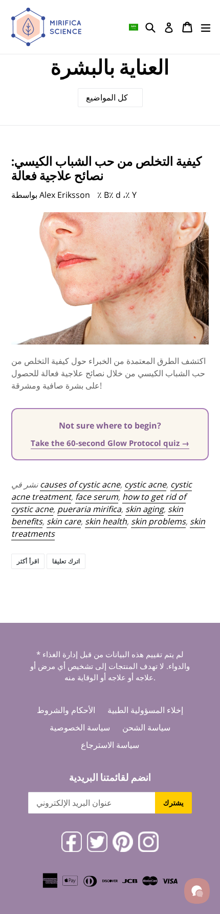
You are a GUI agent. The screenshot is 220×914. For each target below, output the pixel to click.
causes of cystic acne (80, 484)
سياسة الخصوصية (80, 727)
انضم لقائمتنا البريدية (110, 777)
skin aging (144, 509)
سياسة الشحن (146, 727)
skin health (106, 521)
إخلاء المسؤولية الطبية (145, 710)
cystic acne (145, 484)
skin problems (158, 521)
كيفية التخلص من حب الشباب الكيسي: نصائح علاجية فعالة (106, 168)
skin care (64, 521)
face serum (96, 496)
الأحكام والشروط (66, 710)
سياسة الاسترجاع (110, 744)
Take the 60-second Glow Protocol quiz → (110, 443)
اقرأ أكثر (28, 561)
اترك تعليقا (66, 561)
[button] (133, 27)
